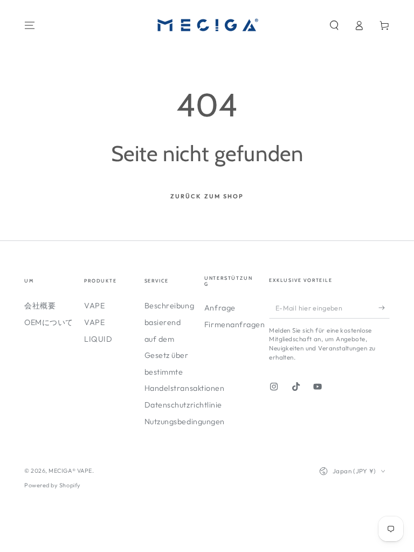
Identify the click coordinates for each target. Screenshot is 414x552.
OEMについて (48, 322)
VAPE (94, 305)
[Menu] (30, 25)
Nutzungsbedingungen (184, 421)
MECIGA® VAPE (70, 470)
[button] (334, 25)
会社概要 (40, 305)
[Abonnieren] (384, 308)
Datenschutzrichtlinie (183, 405)
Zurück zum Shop (207, 196)
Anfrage (220, 308)
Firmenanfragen (234, 324)
